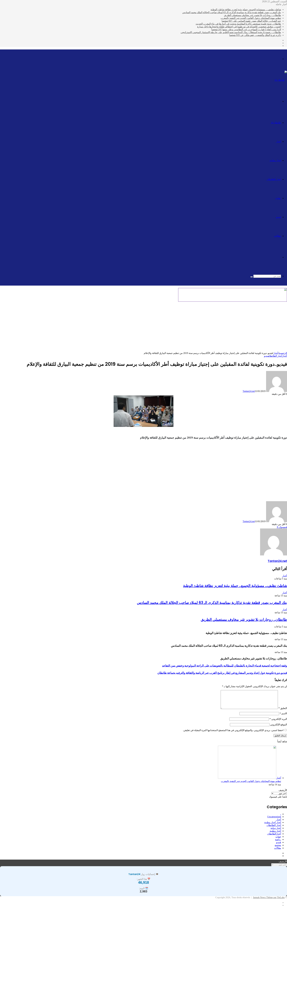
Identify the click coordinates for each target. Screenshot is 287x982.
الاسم (283, 713)
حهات (278, 836)
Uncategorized (274, 816)
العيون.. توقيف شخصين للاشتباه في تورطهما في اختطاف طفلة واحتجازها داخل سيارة (239, 26)
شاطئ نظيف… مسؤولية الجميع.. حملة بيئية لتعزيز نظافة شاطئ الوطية (246, 9)
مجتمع (278, 845)
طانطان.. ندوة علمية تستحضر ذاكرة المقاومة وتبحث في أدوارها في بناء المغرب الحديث (238, 23)
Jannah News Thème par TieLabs (269, 897)
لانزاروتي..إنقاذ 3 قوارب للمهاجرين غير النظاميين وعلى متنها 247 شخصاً (246, 29)
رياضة (278, 839)
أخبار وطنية (275, 160)
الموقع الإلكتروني (278, 724)
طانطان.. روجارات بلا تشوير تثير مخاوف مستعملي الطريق (252, 15)
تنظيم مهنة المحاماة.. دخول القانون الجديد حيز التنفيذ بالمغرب (251, 18)
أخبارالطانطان (274, 833)
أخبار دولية (276, 828)
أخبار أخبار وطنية (272, 822)
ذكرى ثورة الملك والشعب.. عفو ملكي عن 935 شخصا (255, 35)
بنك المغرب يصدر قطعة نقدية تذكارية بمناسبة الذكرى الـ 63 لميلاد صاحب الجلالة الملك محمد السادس (231, 12)
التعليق (282, 708)
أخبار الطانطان (274, 179)
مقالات (277, 236)
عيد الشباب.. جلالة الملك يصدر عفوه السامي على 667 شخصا (251, 21)
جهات (278, 198)
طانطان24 (276, 122)
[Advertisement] (143, 328)
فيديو (278, 217)
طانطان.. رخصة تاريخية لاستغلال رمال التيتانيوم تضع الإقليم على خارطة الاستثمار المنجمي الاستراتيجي (231, 32)
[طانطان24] (280, 80)
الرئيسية (283, 353)
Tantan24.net (249, 391)
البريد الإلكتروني (278, 719)
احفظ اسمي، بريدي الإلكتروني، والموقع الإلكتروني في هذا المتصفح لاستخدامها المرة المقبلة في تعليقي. (233, 730)
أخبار (278, 141)
